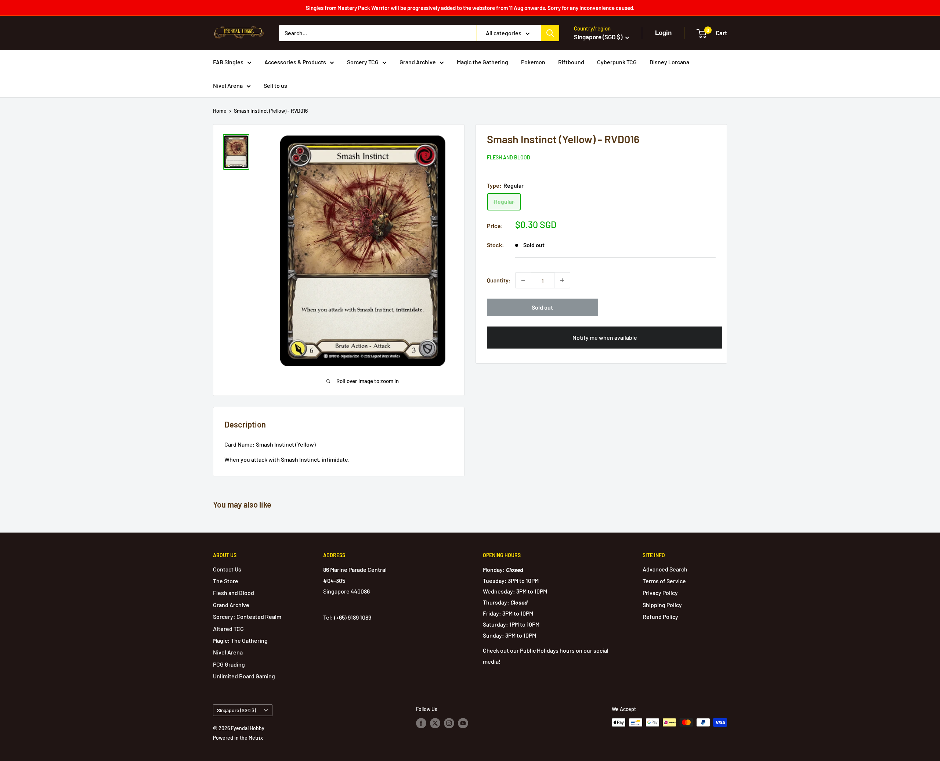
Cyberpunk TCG (617, 61)
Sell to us (275, 85)
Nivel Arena (228, 85)
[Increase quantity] (562, 280)
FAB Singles (228, 61)
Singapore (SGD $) (236, 710)
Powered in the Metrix (238, 738)
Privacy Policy (660, 592)
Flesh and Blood (508, 157)
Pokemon (533, 61)
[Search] (550, 33)
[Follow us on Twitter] (435, 723)
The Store (225, 580)
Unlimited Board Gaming (244, 675)
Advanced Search (665, 569)
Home (220, 111)
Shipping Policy (662, 604)
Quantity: (499, 280)
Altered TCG (228, 628)
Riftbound (571, 61)
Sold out (542, 307)
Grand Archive (418, 61)
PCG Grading (229, 664)
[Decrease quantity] (523, 280)
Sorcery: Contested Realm (247, 616)
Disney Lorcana (669, 61)
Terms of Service (664, 580)
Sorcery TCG (363, 61)
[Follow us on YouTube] (463, 723)
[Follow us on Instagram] (449, 723)
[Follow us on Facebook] (421, 723)
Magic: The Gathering (240, 640)
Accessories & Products (295, 61)
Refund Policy (660, 616)
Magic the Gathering (482, 61)
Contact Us (227, 569)
